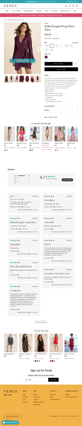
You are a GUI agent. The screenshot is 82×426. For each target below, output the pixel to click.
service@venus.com (55, 416)
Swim (24, 394)
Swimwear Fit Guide (38, 402)
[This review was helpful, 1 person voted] (33, 209)
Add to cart (58, 64)
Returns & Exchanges (71, 397)
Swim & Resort (28, 11)
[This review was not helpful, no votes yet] (70, 232)
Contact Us (36, 397)
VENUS (47, 23)
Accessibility (36, 404)
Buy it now (61, 69)
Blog (51, 397)
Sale (74, 11)
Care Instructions (49, 106)
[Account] (66, 6)
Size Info (35, 399)
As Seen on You (65, 11)
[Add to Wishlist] (75, 64)
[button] (10, 422)
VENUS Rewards (54, 399)
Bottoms (54, 11)
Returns (47, 110)
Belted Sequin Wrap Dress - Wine (16, 20)
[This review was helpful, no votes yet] (67, 232)
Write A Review (67, 180)
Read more (13, 306)
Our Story (52, 394)
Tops (46, 11)
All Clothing (16, 11)
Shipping (67, 394)
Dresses (39, 11)
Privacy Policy (64, 416)
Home (5, 20)
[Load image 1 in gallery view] (22, 48)
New (7, 11)
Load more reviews (41, 322)
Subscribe (53, 379)
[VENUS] (10, 6)
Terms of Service (74, 416)
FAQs (34, 394)
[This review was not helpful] (36, 209)
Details (47, 75)
